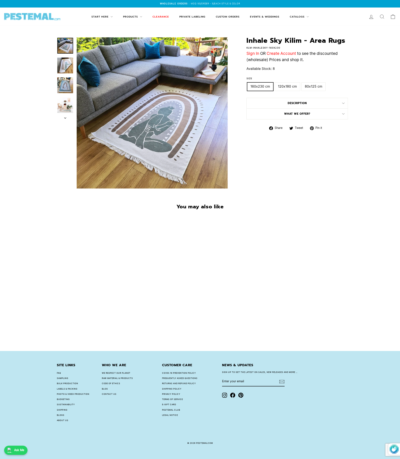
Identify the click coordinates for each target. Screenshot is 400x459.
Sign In (252, 54)
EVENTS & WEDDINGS (264, 17)
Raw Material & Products (117, 378)
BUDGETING (63, 399)
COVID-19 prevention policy (179, 373)
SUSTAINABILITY (66, 405)
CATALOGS (298, 17)
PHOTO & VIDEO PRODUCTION (73, 394)
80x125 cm (313, 86)
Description (297, 103)
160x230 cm (260, 86)
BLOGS (60, 415)
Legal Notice (170, 415)
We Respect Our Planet (116, 373)
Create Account (281, 54)
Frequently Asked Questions (180, 378)
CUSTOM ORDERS (228, 17)
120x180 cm (287, 86)
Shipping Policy (171, 389)
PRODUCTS (131, 17)
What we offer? (297, 114)
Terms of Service (172, 399)
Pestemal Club (171, 410)
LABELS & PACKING (67, 389)
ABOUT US (62, 420)
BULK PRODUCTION (67, 384)
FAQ (59, 373)
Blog (105, 389)
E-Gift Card (169, 405)
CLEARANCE (160, 17)
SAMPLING (62, 378)
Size (249, 78)
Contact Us (109, 394)
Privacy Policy (171, 394)
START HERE (100, 17)
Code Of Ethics (111, 384)
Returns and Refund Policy (179, 384)
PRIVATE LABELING (192, 17)
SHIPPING (62, 410)
